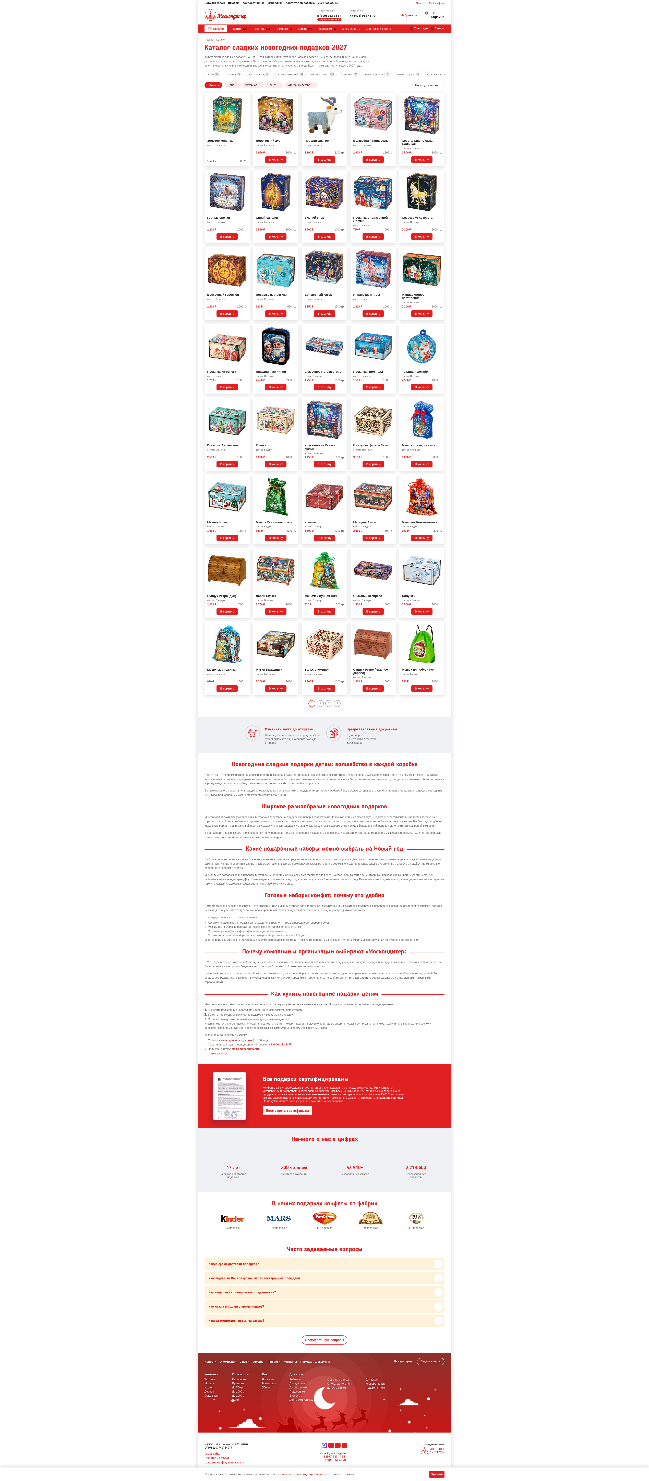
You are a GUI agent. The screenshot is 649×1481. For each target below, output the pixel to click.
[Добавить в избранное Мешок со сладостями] (440, 400)
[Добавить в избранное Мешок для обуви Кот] (440, 624)
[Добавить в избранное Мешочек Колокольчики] (440, 477)
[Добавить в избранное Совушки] (440, 551)
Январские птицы (366, 294)
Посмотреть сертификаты (287, 1111)
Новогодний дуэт (269, 140)
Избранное (409, 15)
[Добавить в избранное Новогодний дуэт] (294, 96)
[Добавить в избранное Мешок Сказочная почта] (294, 477)
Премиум (238, 1383)
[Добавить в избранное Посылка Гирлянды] (392, 327)
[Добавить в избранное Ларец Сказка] (294, 551)
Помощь (306, 1361)
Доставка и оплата (378, 28)
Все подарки (403, 1361)
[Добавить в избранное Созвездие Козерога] (440, 173)
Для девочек (297, 1383)
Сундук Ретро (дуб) (221, 596)
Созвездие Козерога (417, 217)
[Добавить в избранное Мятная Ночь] (246, 477)
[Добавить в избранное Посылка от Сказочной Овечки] (392, 173)
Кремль (310, 522)
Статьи (244, 1361)
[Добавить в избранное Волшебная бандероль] (392, 96)
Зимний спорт (315, 217)
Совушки (408, 596)
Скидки (439, 28)
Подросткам (297, 1391)
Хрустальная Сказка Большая (417, 142)
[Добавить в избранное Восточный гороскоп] (246, 250)
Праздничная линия (271, 371)
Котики (261, 445)
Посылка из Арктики (271, 294)
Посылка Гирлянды (368, 371)
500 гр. (266, 1387)
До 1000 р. (238, 1391)
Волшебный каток (318, 294)
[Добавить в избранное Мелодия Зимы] (392, 477)
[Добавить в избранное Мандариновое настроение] (440, 250)
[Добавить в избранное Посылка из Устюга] (246, 327)
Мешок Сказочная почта (274, 522)
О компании (349, 28)
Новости (210, 1361)
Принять (437, 1474)
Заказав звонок (217, 1053)
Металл (209, 1383)
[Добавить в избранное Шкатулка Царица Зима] (392, 400)
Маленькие (269, 1383)
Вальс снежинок (317, 669)
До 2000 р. (238, 1395)
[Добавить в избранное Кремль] (343, 477)
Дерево (305, 28)
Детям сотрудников (290, 74)
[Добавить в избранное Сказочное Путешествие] (343, 327)
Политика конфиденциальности (224, 1462)
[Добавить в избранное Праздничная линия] (294, 327)
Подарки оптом (375, 1387)
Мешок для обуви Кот (418, 669)
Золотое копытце (220, 140)
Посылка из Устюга (221, 371)
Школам (233, 3)
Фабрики (274, 1361)
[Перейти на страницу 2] (343, 703)
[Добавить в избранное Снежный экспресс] (392, 551)
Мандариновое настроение (413, 296)
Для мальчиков (299, 1387)
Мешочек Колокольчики (419, 522)
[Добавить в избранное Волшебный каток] (343, 250)
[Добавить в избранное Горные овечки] (246, 173)
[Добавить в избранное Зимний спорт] (343, 173)
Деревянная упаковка (441, 74)
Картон (240, 28)
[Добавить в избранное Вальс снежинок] (343, 624)
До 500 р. (238, 1387)
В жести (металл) (376, 74)
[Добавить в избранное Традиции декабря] (440, 327)
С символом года (338, 1379)
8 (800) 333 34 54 (329, 15)
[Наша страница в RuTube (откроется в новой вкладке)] (344, 1445)
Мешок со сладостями (418, 445)
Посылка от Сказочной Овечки (370, 219)
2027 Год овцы (328, 3)
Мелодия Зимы (364, 522)
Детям (213, 74)
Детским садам (215, 3)
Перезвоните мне (329, 19)
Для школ (372, 1379)
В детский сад (258, 74)
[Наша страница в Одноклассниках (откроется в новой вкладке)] (338, 1445)
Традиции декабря (416, 371)
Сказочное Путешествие (323, 371)
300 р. (235, 1399)
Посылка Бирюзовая (223, 445)
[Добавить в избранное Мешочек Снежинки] (246, 624)
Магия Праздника (269, 669)
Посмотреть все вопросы (324, 1340)
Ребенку (295, 1379)
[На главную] (226, 15)
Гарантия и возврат (217, 1458)
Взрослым (275, 3)
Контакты (290, 1361)
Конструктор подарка (300, 3)
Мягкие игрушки (408, 74)
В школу (233, 74)
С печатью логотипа (339, 1383)
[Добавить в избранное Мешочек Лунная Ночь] (343, 551)
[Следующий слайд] (442, 1221)
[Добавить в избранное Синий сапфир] (294, 173)
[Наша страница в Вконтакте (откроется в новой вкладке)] (331, 1445)
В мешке (284, 28)
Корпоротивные (376, 1383)
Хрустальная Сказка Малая (320, 447)
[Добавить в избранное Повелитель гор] (343, 96)
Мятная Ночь (217, 522)
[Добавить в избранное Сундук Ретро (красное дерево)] (392, 624)
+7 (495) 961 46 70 (363, 15)
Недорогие (239, 1379)
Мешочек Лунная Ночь (322, 596)
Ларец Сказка (266, 596)
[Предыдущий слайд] (206, 1221)
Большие (268, 1379)
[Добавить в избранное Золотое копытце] (246, 96)
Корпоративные (254, 3)
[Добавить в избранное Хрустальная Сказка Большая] (440, 96)
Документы (323, 1361)
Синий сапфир (267, 217)
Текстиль (262, 28)
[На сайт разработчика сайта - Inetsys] (432, 1451)
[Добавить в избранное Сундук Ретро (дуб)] (246, 551)
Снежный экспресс (367, 596)
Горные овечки (218, 217)
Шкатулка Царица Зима (370, 445)
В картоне (349, 74)
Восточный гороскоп (223, 294)
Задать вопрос (431, 1361)
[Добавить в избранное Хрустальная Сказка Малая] (343, 400)
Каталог (218, 28)
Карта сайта (212, 1453)
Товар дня (421, 28)
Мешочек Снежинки (222, 669)
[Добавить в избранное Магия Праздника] (294, 624)
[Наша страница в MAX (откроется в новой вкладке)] (324, 1445)
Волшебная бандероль (370, 140)
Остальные (212, 1395)
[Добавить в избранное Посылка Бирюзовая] (246, 400)
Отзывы (258, 1361)
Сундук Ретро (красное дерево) (370, 671)
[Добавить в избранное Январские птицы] (392, 250)
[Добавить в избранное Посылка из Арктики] (294, 250)
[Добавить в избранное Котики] (294, 400)
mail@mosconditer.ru (245, 1049)
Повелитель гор (317, 140)
